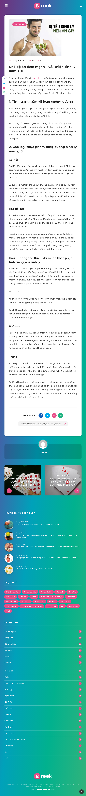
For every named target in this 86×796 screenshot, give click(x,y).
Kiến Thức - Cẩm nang (51, 597)
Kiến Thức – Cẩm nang (14, 683)
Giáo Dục (10, 597)
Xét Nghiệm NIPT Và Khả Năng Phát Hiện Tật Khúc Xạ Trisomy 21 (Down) (46, 558)
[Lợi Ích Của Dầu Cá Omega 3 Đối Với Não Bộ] (8, 569)
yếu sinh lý (36, 78)
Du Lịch (60, 592)
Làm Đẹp (71, 597)
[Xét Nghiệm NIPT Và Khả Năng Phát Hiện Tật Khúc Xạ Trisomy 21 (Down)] (8, 558)
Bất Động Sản (12, 592)
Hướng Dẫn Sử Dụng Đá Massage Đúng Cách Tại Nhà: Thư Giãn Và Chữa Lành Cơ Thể (46, 536)
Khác (34, 597)
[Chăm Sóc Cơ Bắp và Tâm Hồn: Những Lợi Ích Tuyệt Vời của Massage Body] (8, 547)
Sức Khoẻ (19, 24)
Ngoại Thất (11, 601)
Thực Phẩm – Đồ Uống (14, 739)
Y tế (8, 611)
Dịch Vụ (72, 592)
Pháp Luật (39, 601)
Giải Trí (23, 597)
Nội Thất (25, 601)
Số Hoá (52, 601)
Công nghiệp (30, 592)
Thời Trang (11, 606)
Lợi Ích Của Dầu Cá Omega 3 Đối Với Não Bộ (34, 569)
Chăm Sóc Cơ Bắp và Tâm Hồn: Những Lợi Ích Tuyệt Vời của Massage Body (47, 546)
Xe (62, 606)
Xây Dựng (73, 606)
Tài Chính (51, 606)
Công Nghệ (46, 592)
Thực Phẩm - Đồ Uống (32, 606)
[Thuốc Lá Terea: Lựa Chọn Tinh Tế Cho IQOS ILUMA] (8, 524)
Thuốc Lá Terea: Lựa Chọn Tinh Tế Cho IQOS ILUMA (37, 524)
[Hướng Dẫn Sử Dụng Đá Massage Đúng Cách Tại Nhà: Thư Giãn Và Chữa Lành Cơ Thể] (8, 536)
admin (43, 452)
